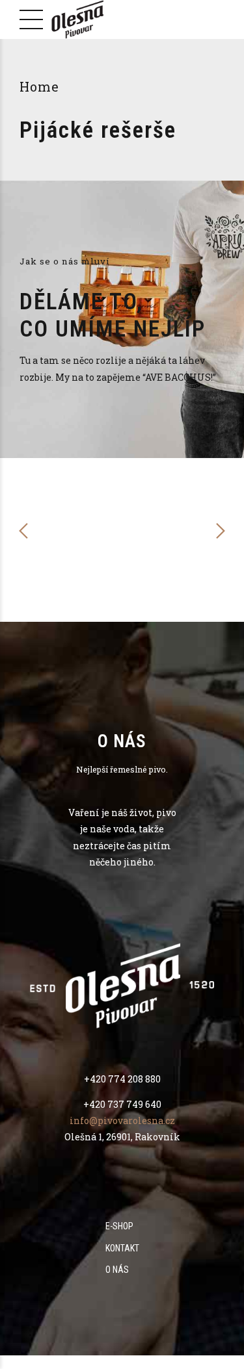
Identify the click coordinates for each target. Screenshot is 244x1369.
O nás (117, 1269)
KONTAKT (122, 1248)
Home (39, 87)
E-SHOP (119, 1226)
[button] (24, 531)
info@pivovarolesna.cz (122, 1120)
